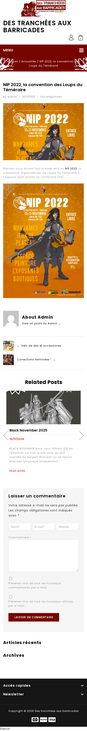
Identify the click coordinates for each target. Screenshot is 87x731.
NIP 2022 (71, 168)
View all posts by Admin (41, 323)
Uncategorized (51, 96)
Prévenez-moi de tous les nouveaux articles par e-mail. (40, 604)
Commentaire (19, 537)
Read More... (19, 471)
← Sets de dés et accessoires (39, 346)
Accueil (12, 61)
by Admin (10, 96)
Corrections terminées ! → (36, 359)
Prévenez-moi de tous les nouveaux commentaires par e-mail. (34, 585)
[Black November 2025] (43, 407)
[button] (43, 729)
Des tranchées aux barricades (37, 26)
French (5, 729)
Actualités (28, 61)
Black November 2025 (28, 430)
